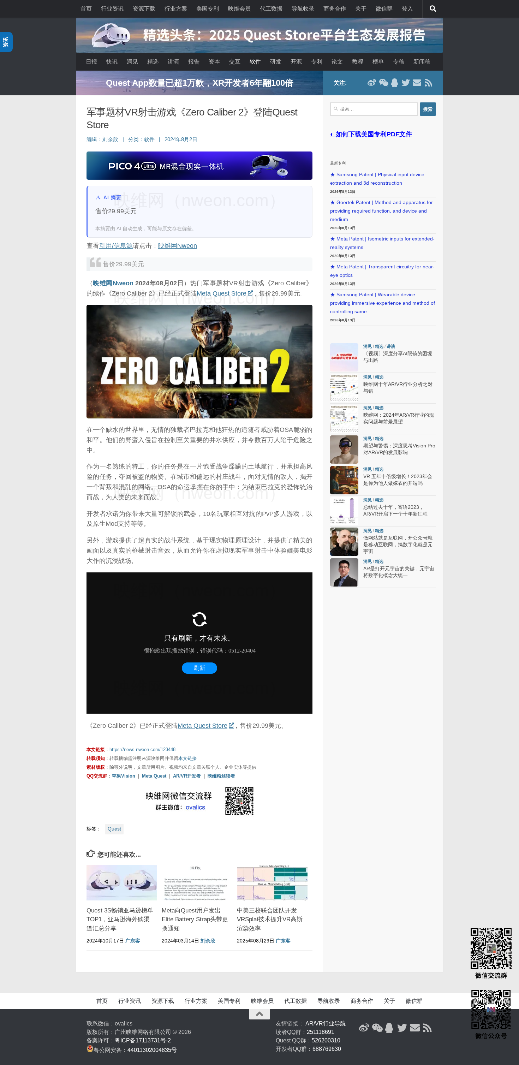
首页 (86, 9)
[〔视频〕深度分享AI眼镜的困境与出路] (344, 357)
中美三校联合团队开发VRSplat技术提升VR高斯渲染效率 (270, 919)
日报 (91, 62)
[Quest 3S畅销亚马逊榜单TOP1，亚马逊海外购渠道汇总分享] (121, 883)
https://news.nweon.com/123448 (142, 749)
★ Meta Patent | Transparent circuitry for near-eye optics (382, 271)
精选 (153, 62)
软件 (255, 62)
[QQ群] (394, 82)
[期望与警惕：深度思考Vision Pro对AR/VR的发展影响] (344, 449)
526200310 (326, 1040)
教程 (357, 62)
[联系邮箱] (417, 82)
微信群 (384, 9)
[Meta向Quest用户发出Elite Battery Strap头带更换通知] (197, 883)
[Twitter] (405, 82)
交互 (234, 62)
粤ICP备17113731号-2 (143, 1040)
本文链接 (187, 758)
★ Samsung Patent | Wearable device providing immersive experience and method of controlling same (382, 303)
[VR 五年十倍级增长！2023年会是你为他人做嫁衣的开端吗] (344, 480)
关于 (360, 9)
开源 (296, 62)
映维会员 (239, 9)
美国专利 (207, 9)
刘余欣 (110, 139)
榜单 (378, 62)
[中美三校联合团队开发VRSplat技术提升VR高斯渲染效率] (272, 883)
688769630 (326, 1049)
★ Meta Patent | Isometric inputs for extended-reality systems (382, 243)
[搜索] (433, 9)
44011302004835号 (152, 1050)
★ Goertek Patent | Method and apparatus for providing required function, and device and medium (381, 211)
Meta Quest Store (221, 293)
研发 (275, 62)
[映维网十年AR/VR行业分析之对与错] (344, 388)
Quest (114, 829)
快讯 (112, 62)
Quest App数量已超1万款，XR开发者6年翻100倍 (199, 83)
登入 (407, 9)
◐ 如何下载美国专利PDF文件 (371, 134)
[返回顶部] (259, 1014)
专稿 (398, 62)
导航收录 (303, 9)
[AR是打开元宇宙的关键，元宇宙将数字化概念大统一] (344, 572)
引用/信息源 (116, 245)
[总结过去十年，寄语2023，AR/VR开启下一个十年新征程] (344, 511)
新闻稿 (421, 62)
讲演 (173, 62)
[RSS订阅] (428, 82)
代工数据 (271, 9)
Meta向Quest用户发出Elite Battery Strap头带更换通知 (195, 919)
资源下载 (144, 9)
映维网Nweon (177, 245)
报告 (193, 62)
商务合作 (334, 9)
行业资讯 (112, 9)
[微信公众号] (383, 82)
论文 (337, 62)
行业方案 (176, 9)
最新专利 (338, 163)
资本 (214, 62)
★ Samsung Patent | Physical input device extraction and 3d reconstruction (377, 179)
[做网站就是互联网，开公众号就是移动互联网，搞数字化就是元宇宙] (344, 542)
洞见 (132, 62)
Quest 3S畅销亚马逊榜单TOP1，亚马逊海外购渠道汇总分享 (119, 919)
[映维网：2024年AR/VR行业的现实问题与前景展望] (344, 419)
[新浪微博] (372, 82)
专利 (316, 62)
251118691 (320, 1032)
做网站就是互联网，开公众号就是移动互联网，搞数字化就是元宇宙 (397, 544)
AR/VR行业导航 (325, 1024)
